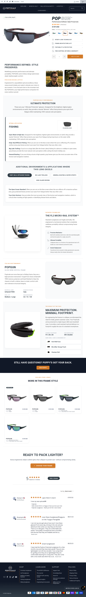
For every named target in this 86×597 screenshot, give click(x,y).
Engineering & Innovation (43, 582)
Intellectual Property (74, 580)
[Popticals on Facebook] (4, 1)
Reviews (16, 1)
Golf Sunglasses (24, 573)
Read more (34, 534)
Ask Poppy (43, 367)
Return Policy (72, 570)
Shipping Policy (73, 573)
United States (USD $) (72, 588)
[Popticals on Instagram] (7, 1)
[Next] (49, 35)
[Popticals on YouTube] (12, 1)
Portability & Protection (69, 47)
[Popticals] (9, 8)
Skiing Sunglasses (25, 582)
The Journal (40, 573)
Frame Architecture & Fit (69, 43)
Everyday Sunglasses (25, 570)
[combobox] (66, 491)
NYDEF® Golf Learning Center (43, 576)
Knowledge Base (57, 573)
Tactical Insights (41, 579)
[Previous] (4, 35)
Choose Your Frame (44, 466)
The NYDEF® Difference (43, 570)
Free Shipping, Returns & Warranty (69, 51)
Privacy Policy (73, 575)
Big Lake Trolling (41, 175)
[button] (24, 6)
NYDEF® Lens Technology (69, 39)
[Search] (82, 8)
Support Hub (56, 570)
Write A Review (54, 478)
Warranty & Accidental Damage (59, 578)
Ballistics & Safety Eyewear (25, 576)
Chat (22, 1)
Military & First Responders (57, 582)
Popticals (9, 593)
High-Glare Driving (43, 180)
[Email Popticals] (2, 1)
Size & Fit (55, 575)
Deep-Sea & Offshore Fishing (20, 175)
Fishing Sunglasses (25, 579)
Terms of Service (73, 578)
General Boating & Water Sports (64, 175)
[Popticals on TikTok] (10, 1)
